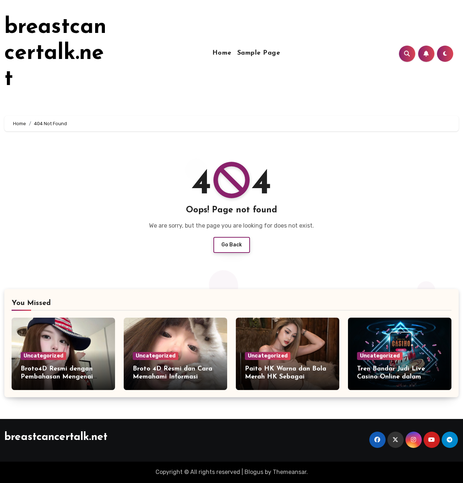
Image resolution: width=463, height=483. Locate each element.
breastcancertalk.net (55, 53)
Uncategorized (43, 356)
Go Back (231, 245)
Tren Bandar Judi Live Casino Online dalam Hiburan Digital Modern (394, 377)
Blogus (254, 472)
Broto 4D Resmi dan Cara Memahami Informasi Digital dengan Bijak (172, 377)
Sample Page (258, 53)
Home (222, 53)
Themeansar (289, 472)
